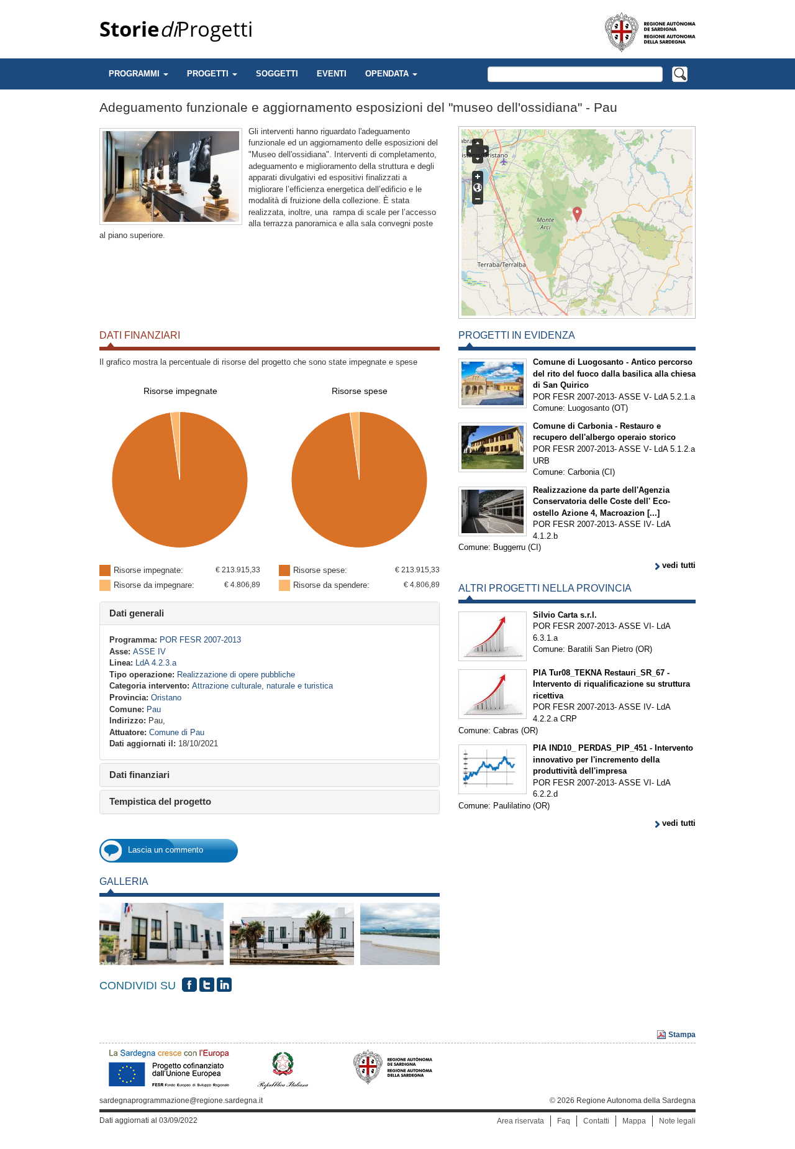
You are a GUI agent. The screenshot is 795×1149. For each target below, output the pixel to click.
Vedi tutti (679, 565)
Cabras (506, 730)
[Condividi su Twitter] (206, 984)
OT (619, 408)
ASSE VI (635, 626)
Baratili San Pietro (600, 649)
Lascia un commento (165, 849)
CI (608, 472)
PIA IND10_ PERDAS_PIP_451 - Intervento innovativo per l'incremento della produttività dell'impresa (613, 759)
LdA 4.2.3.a (155, 662)
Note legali (677, 1121)
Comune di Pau (176, 732)
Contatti (596, 1121)
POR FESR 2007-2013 (200, 639)
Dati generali (136, 613)
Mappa (634, 1121)
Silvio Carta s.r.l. (565, 615)
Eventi (332, 73)
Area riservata (520, 1121)
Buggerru (509, 547)
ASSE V (634, 396)
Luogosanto (588, 408)
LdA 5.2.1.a (674, 396)
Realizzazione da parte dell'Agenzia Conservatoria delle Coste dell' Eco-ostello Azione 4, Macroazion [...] (601, 501)
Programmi (135, 73)
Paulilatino (511, 805)
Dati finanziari (139, 774)
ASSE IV (149, 651)
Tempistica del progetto (160, 801)
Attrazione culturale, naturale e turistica (262, 685)
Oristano (166, 697)
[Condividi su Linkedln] (224, 984)
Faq (563, 1121)
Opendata (388, 73)
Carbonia (583, 472)
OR (644, 649)
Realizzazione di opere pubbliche (236, 674)
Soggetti (277, 73)
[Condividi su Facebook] (189, 984)
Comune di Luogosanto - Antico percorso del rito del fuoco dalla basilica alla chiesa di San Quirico (614, 373)
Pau (154, 709)
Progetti (176, 29)
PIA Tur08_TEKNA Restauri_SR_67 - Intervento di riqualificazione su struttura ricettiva (611, 684)
